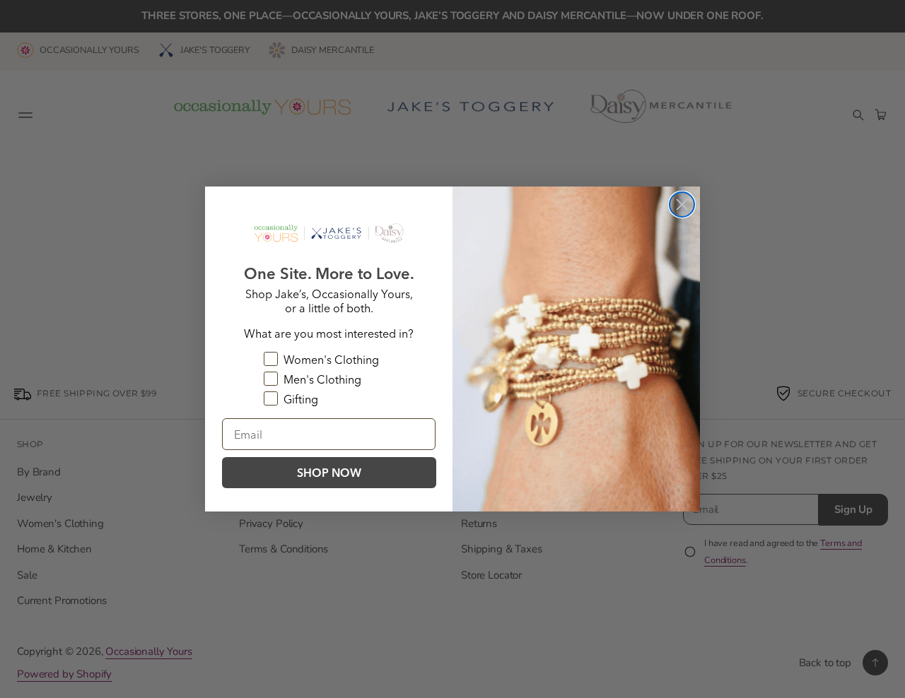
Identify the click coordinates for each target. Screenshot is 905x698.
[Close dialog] (682, 204)
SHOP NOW (329, 473)
